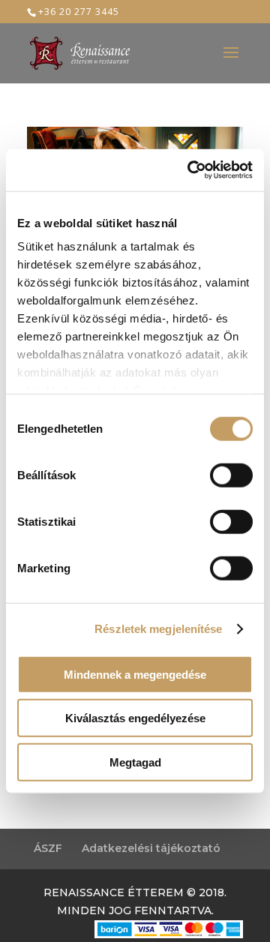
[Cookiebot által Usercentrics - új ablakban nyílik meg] (190, 170)
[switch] (231, 475)
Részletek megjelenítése (158, 628)
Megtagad (135, 761)
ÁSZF (48, 848)
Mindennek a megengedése (135, 674)
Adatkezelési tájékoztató (151, 848)
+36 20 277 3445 (78, 11)
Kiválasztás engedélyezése (135, 718)
